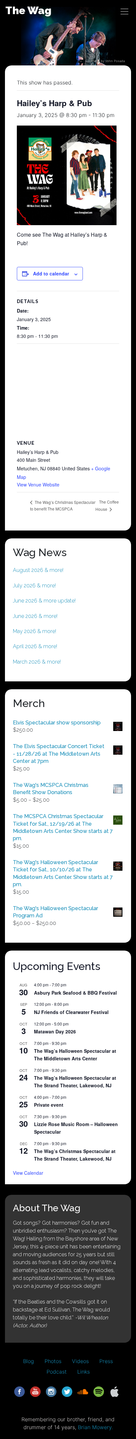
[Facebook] (19, 1391)
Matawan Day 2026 (55, 1031)
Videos (80, 1361)
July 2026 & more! (34, 585)
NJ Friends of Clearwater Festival (71, 1012)
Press (106, 1361)
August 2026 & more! (38, 570)
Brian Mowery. (95, 1427)
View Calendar (28, 1172)
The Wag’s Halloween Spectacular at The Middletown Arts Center (75, 1055)
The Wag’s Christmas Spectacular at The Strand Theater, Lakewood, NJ (75, 1155)
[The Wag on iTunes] (114, 1391)
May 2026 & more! (34, 631)
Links (83, 1371)
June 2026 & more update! (44, 601)
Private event (48, 1104)
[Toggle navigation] (124, 11)
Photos (53, 1361)
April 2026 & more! (35, 646)
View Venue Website (38, 484)
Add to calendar (51, 273)
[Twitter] (67, 1391)
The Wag (28, 10)
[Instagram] (51, 1391)
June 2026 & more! (35, 616)
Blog (28, 1361)
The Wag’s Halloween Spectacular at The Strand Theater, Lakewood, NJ (75, 1081)
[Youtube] (35, 1391)
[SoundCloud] (83, 1391)
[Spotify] (98, 1391)
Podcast (57, 1371)
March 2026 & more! (37, 662)
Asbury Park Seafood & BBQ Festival (75, 992)
